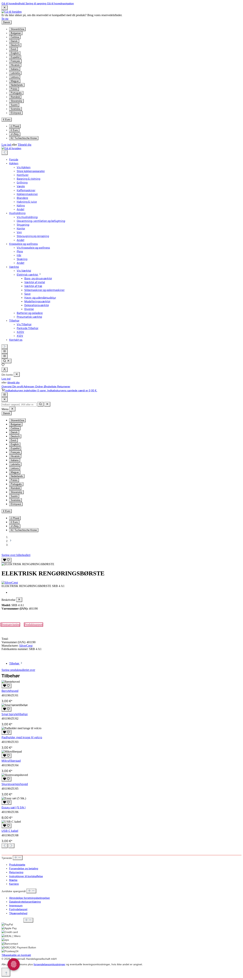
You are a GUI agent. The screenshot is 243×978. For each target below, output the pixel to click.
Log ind (7, 144)
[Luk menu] (17, 374)
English (15, 53)
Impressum (16, 905)
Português (16, 93)
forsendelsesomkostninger (49, 964)
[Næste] (5, 346)
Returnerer (63, 386)
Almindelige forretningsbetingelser (29, 897)
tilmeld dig (13, 382)
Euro (14, 130)
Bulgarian (16, 33)
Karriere (14, 883)
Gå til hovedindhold (13, 3)
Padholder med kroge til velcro (22, 737)
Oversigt (7, 386)
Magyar (15, 81)
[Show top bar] (5, 394)
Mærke (13, 880)
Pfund (15, 126)
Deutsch (15, 45)
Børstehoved (10, 691)
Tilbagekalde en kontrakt (16, 955)
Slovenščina (17, 29)
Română (15, 97)
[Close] (5, 399)
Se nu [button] (5, 18)
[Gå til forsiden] (12, 11)
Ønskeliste (50, 386)
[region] (121, 561)
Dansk (14, 41)
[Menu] (5, 351)
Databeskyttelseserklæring (25, 901)
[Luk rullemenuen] (47, 404)
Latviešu (15, 73)
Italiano (15, 69)
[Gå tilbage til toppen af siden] (6, 972)
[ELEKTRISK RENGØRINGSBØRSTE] (28, 564)
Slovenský (16, 101)
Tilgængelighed (18, 913)
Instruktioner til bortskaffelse (26, 876)
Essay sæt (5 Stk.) (14, 807)
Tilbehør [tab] (14, 663)
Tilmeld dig (24, 144)
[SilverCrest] (121, 582)
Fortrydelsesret (18, 909)
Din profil (18, 386)
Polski (14, 89)
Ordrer (39, 386)
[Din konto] (5, 369)
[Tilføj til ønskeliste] (6, 560)
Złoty (15, 134)
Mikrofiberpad (11, 760)
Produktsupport (33, 624)
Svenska (15, 108)
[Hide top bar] (5, 7)
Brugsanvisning (10, 624)
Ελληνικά (16, 112)
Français (15, 61)
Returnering (16, 872)
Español (15, 57)
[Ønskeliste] (3, 365)
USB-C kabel (10, 831)
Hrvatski (15, 65)
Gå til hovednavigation (60, 3)
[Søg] (6, 361)
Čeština (15, 37)
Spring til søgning (36, 3)
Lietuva (15, 77)
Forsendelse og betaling (23, 868)
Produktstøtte (17, 864)
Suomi (14, 104)
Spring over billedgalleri (16, 555)
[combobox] (19, 405)
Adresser (29, 386)
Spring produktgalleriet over (18, 669)
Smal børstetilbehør (15, 714)
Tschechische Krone (24, 138)
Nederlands (17, 85)
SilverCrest (25, 645)
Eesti (13, 49)
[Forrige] (5, 152)
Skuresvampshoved (15, 784)
